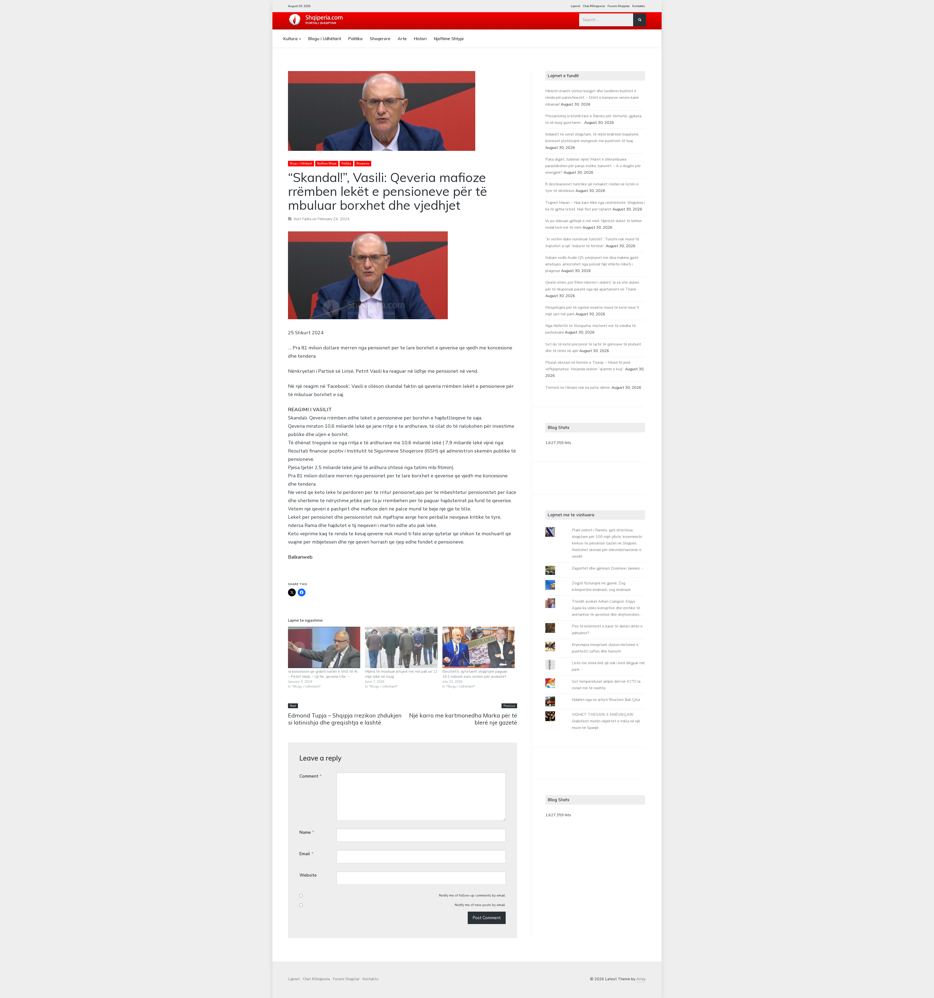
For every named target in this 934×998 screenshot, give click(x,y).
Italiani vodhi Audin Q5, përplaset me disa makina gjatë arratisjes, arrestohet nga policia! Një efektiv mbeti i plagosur (591, 264)
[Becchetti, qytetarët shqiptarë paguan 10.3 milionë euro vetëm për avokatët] (478, 647)
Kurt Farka (302, 219)
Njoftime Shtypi (449, 38)
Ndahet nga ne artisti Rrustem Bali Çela (606, 699)
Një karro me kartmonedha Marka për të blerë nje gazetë (463, 719)
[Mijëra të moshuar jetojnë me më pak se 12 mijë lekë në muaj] (401, 647)
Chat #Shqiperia (594, 6)
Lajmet (575, 6)
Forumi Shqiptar (619, 6)
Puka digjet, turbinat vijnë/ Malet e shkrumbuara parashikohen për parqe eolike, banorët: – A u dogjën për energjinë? (593, 166)
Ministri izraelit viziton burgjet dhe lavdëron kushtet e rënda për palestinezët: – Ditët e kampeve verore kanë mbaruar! (592, 97)
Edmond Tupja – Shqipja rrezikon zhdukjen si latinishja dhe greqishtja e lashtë (345, 719)
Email (306, 854)
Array (640, 979)
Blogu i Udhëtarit (324, 38)
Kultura (290, 38)
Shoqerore (380, 38)
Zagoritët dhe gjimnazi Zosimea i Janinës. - (607, 568)
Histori (420, 38)
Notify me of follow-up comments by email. (472, 895)
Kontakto (638, 6)
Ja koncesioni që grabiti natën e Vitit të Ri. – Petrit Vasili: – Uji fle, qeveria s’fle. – (323, 674)
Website (308, 875)
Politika (355, 38)
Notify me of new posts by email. (480, 905)
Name (306, 832)
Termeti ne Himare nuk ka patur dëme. (578, 387)
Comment (310, 776)
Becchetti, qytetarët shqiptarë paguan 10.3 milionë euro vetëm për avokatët (474, 674)
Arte (402, 38)
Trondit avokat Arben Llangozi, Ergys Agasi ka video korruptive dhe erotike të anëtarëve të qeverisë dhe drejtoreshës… (607, 608)
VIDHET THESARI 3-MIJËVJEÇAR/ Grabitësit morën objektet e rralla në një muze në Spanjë (606, 721)
